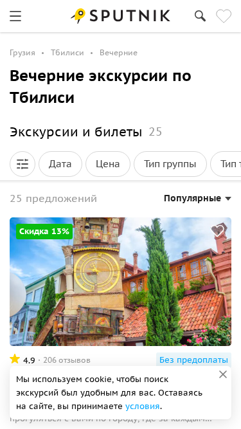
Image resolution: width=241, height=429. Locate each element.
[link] (15, 16)
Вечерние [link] (119, 52)
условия (142, 406)
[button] (22, 164)
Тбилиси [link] (67, 52)
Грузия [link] (22, 52)
